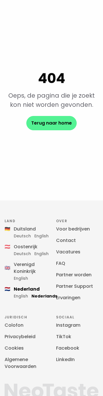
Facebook (67, 348)
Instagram (68, 325)
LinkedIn (65, 359)
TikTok (63, 336)
